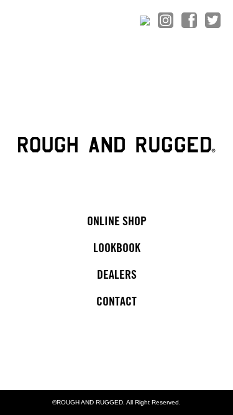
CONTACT (116, 302)
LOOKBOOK (116, 248)
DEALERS (117, 275)
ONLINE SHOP (117, 222)
